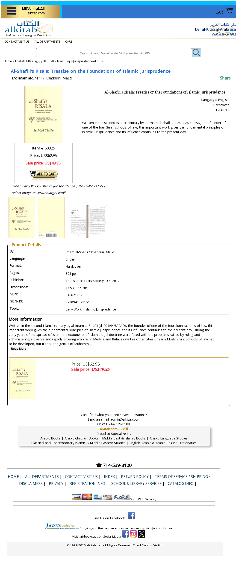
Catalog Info (181, 483)
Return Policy (135, 476)
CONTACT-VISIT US (17, 41)
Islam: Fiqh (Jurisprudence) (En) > (80, 61)
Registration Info (87, 483)
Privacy (56, 483)
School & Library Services (136, 483)
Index (109, 476)
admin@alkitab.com (125, 419)
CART (220, 12)
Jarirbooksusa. (162, 528)
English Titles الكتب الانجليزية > (36, 61)
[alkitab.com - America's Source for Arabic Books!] (28, 36)
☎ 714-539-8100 (114, 465)
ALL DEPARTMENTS (47, 41)
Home (8, 61)
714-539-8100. (119, 424)
